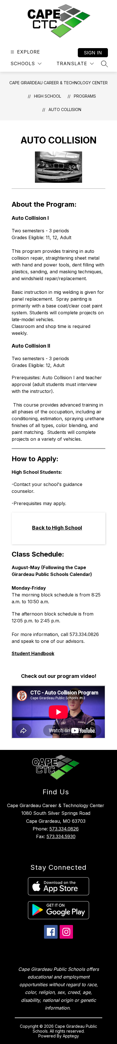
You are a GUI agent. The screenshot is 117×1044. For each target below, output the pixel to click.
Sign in (93, 53)
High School (47, 96)
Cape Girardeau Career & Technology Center (58, 82)
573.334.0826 (64, 829)
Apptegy (71, 1035)
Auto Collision (65, 109)
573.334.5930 (61, 836)
